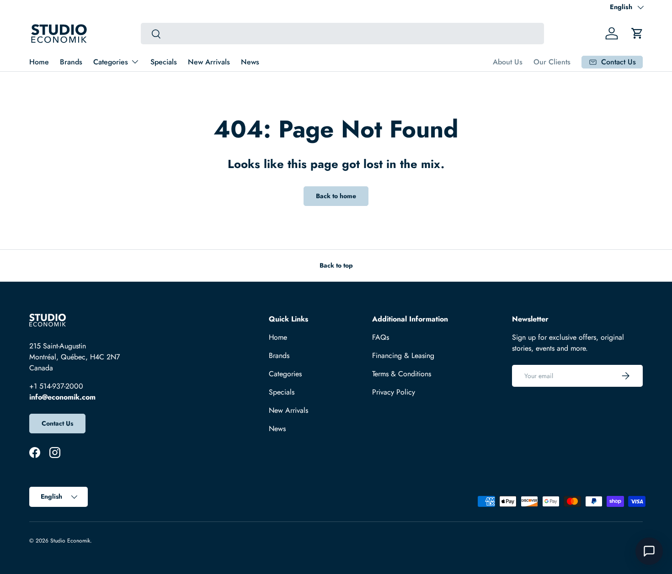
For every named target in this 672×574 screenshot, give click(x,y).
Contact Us (57, 423)
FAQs (380, 337)
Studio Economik (70, 541)
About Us (508, 62)
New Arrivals (209, 62)
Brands (71, 62)
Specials (163, 62)
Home (39, 62)
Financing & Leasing (403, 355)
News (250, 62)
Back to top (336, 265)
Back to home (336, 195)
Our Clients (552, 62)
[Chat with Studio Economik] (649, 551)
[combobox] (342, 33)
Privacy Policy (393, 392)
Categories (110, 62)
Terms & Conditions (401, 374)
